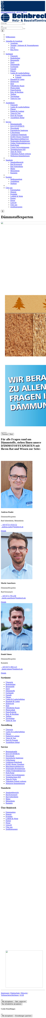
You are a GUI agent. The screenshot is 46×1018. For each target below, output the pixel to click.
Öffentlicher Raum (13, 708)
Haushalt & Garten (13, 701)
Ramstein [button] (13, 173)
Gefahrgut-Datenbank (14, 762)
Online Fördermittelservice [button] (20, 143)
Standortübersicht (12, 793)
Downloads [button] (14, 128)
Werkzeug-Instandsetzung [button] (20, 156)
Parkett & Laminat (12, 736)
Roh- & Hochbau (12, 714)
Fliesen (8, 697)
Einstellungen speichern (23, 1016)
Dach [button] (12, 62)
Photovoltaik (10, 710)
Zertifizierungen (12, 829)
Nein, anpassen (20, 1001)
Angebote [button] (14, 43)
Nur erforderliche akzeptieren (11, 1004)
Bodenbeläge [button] (15, 58)
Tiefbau (8, 716)
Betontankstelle (11, 752)
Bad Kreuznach (11, 795)
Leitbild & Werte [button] (16, 196)
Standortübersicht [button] (16, 162)
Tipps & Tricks (11, 779)
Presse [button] (12, 200)
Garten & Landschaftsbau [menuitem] (19, 73)
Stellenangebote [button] (16, 179)
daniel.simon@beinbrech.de (12, 669)
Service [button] (8, 122)
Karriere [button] (9, 177)
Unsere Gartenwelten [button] (23, 75)
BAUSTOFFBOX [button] (17, 126)
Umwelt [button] (13, 203)
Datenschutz (15, 993)
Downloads (10, 756)
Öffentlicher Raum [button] (17, 86)
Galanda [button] (18, 77)
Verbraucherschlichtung (10, 995)
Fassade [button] (13, 69)
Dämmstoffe (10, 691)
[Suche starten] (24, 28)
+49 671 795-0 (21, 12)
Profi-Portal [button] (14, 145)
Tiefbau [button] (13, 94)
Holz (7, 706)
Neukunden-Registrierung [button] (20, 141)
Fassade (9, 695)
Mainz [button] (12, 169)
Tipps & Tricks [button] (15, 152)
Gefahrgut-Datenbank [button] (18, 135)
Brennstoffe (10, 687)
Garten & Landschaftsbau (15, 699)
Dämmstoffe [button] (15, 64)
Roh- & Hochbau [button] (16, 92)
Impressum (5, 993)
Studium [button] (13, 183)
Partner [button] (13, 198)
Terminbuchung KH (13, 777)
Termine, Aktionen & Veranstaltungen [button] (24, 45)
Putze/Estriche (11, 712)
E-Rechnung (10, 760)
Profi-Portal (10, 773)
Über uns (9, 827)
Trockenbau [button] (14, 96)
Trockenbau (10, 718)
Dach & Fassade (12, 740)
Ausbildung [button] (14, 181)
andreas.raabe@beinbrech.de (12, 527)
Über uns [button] (9, 188)
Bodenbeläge (10, 684)
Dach (8, 689)
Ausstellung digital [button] (17, 118)
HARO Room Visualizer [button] (19, 137)
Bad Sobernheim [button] (16, 166)
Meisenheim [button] (14, 171)
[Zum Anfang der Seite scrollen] (2, 999)
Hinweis (24, 993)
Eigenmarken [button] (15, 190)
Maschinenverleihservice (15, 766)
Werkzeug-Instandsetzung (15, 783)
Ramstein (9, 803)
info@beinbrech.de (8, 12)
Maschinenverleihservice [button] (19, 139)
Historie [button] (13, 192)
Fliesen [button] (13, 71)
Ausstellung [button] (10, 103)
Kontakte (9, 816)
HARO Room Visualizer (15, 764)
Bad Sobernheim (12, 797)
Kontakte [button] (13, 194)
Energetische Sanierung (14, 758)
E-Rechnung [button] (15, 132)
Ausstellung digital (13, 742)
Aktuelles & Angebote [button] (14, 41)
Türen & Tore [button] (15, 98)
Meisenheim (10, 801)
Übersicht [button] (14, 56)
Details (3, 531)
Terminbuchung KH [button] (17, 149)
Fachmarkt (10, 693)
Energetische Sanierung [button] (19, 130)
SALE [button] (12, 48)
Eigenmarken (11, 812)
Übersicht (9, 682)
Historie (9, 814)
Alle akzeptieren (7, 1001)
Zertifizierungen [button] (16, 207)
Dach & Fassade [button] (16, 115)
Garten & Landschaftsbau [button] (19, 107)
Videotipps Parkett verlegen (16, 781)
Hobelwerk (10, 704)
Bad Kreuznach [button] (16, 164)
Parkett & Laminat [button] (17, 111)
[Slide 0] (2, 432)
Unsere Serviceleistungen (15, 775)
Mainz (8, 799)
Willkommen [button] (10, 37)
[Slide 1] (4, 432)
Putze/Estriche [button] (15, 90)
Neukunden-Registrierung (15, 769)
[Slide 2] (6, 432)
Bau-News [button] (14, 50)
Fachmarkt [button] (14, 67)
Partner (8, 821)
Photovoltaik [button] (15, 88)
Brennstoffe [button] (14, 60)
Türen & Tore (11, 721)
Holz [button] (12, 84)
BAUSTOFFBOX (13, 754)
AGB (22, 995)
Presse (8, 823)
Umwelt (9, 825)
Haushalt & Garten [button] (17, 79)
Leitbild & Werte (12, 819)
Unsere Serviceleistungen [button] (19, 147)
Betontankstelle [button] (16, 124)
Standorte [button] (9, 160)
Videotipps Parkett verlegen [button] (20, 154)
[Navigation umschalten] (2, 26)
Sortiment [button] (9, 54)
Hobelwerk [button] (14, 81)
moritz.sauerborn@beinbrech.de (13, 598)
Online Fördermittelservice (15, 771)
